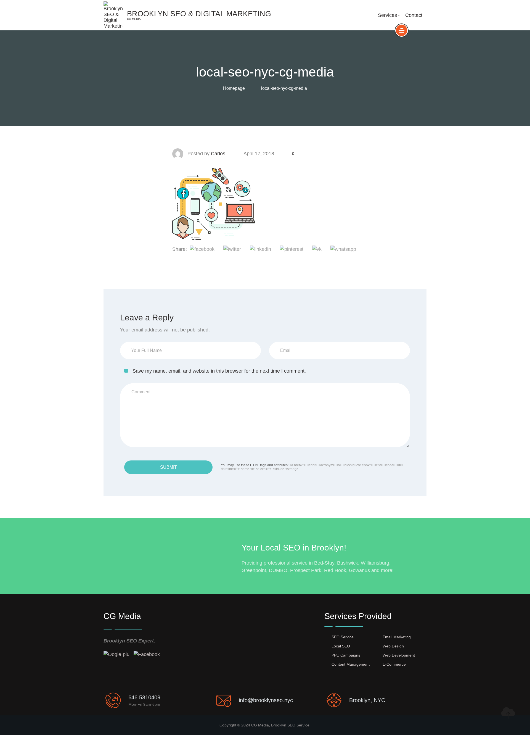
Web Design (393, 646)
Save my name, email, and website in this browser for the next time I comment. (219, 371)
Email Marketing (397, 637)
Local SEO (341, 646)
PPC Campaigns (346, 655)
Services (387, 15)
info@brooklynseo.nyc (266, 700)
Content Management (351, 664)
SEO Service (343, 637)
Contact (413, 15)
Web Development (399, 655)
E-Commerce (394, 664)
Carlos (218, 153)
